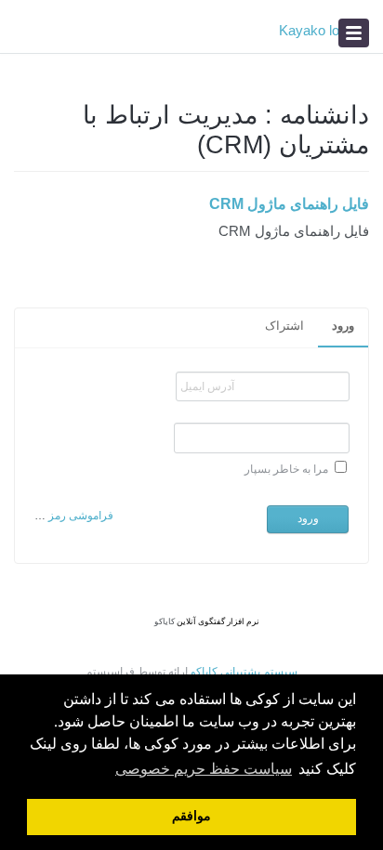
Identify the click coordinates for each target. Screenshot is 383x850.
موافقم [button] (191, 817)
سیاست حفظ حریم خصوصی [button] (203, 770)
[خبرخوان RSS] (20, 126)
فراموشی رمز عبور (68, 515)
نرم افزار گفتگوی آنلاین (218, 621)
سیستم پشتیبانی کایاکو (244, 671)
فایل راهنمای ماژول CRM (289, 204)
